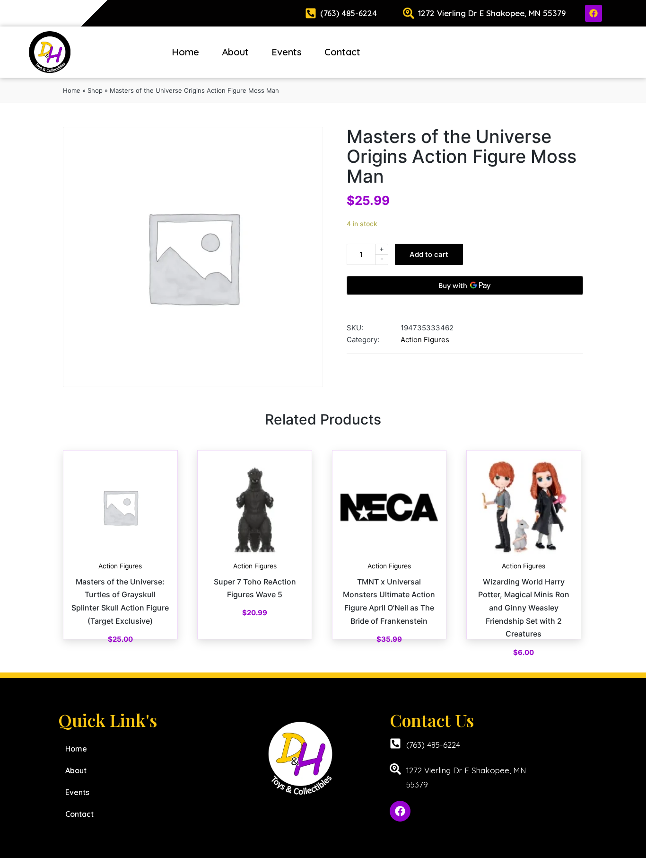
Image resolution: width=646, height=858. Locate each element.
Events (286, 52)
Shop (95, 90)
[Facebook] (593, 13)
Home (185, 52)
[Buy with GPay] (465, 285)
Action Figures (425, 339)
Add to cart (429, 254)
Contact (342, 52)
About (235, 52)
